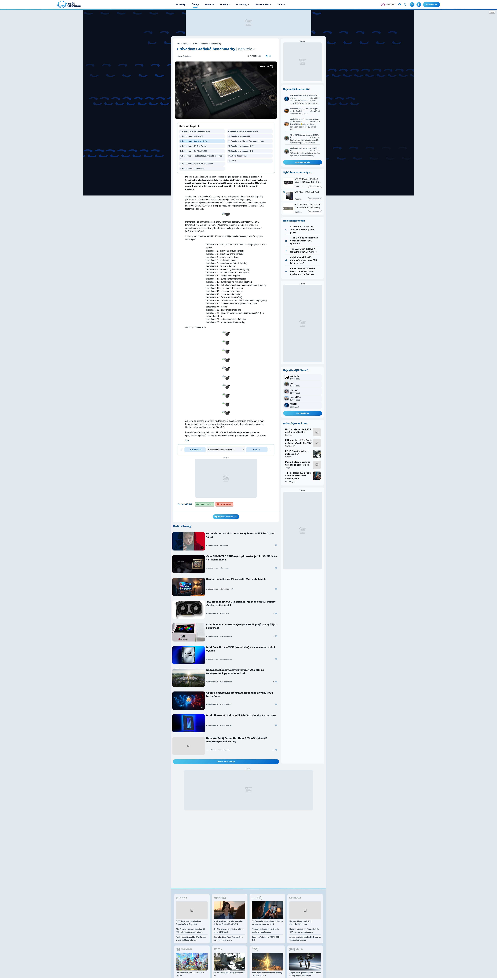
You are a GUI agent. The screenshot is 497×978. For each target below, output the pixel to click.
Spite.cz (288, 435)
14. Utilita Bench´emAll (237, 156)
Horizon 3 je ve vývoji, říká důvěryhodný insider (298, 430)
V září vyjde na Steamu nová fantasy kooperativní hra (267, 974)
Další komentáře (302, 162)
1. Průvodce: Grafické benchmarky (195, 131)
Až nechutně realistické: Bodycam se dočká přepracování (305, 938)
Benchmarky (216, 44)
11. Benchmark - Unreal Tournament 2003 (246, 141)
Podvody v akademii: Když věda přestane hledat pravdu (265, 930)
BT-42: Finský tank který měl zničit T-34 (297, 452)
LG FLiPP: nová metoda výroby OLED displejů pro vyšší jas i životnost (241, 626)
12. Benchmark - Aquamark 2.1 (241, 146)
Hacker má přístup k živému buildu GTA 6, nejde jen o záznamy (304, 930)
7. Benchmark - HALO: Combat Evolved (196, 164)
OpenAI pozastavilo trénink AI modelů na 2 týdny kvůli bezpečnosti (239, 694)
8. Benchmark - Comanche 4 (192, 169)
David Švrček (211, 750)
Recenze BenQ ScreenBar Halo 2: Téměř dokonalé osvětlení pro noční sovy (236, 740)
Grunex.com (290, 446)
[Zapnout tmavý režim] (418, 4)
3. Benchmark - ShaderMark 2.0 (193, 141)
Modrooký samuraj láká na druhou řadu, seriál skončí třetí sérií (228, 922)
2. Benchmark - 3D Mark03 (191, 136)
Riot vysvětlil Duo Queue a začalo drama (190, 974)
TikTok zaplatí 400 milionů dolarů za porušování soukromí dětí (298, 476)
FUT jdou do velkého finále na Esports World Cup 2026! (298, 441)
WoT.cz (288, 457)
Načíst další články (226, 762)
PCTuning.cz (290, 481)
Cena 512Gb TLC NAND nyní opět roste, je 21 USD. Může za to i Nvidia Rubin (241, 558)
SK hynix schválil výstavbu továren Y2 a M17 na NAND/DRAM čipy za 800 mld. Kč (235, 671)
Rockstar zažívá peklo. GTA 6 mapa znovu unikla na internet (191, 938)
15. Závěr (232, 161)
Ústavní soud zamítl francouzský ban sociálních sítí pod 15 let (240, 535)
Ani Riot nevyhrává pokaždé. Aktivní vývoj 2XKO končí (229, 930)
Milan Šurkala (212, 545)
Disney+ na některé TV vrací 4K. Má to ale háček (236, 579)
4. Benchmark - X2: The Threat (193, 146)
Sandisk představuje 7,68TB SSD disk (266, 938)
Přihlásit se (431, 4)
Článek (185, 44)
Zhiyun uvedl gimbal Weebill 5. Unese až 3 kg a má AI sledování (305, 974)
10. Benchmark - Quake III (239, 136)
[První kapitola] (181, 449)
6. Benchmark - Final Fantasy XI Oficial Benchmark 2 (201, 157)
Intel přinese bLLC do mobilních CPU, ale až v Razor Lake (241, 715)
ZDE (187, 440)
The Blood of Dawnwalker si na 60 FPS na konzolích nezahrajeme (190, 930)
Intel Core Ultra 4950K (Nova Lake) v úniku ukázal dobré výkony (240, 649)
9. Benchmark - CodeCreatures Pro (243, 131)
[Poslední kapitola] (270, 449)
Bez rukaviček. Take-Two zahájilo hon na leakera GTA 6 (228, 938)
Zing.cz (288, 468)
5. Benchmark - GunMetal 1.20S (193, 151)
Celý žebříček (302, 413)
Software (204, 44)
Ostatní (194, 44)
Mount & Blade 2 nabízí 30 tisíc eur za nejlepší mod (297, 463)
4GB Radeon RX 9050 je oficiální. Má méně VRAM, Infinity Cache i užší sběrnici (241, 603)
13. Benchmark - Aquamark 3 (240, 151)
